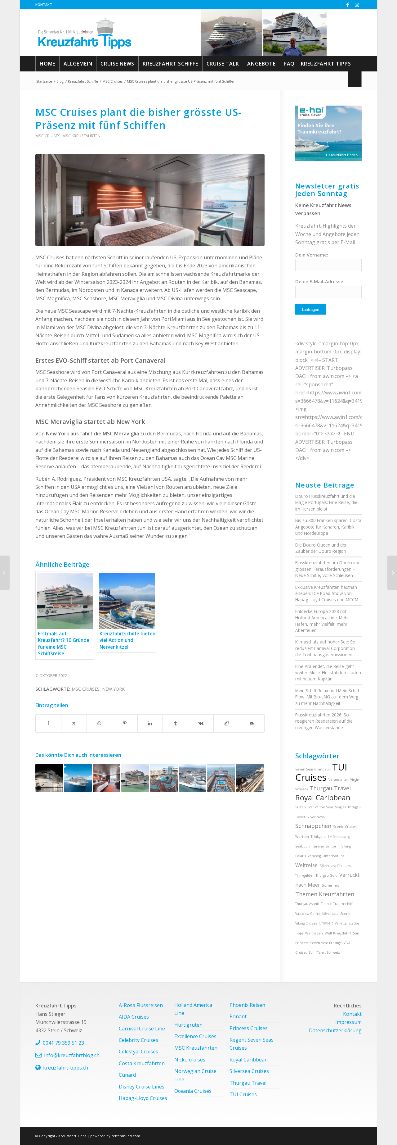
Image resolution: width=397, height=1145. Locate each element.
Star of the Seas (320, 807)
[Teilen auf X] (74, 723)
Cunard (127, 1074)
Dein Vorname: (311, 255)
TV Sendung (339, 836)
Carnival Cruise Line (142, 1028)
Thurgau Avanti (307, 904)
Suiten (300, 807)
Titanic (326, 904)
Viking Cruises (306, 923)
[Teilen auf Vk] (200, 723)
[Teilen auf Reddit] (226, 723)
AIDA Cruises (134, 1016)
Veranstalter (338, 779)
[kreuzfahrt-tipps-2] (84, 32)
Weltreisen (314, 933)
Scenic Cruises (344, 827)
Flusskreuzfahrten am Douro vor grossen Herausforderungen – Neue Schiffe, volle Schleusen (327, 569)
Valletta (341, 923)
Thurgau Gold (326, 875)
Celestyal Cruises (138, 1051)
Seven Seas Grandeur (312, 769)
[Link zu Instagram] (357, 4)
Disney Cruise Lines (141, 1086)
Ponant (238, 1016)
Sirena (318, 846)
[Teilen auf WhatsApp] (99, 723)
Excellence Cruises (195, 1036)
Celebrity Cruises (138, 1040)
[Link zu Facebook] (347, 4)
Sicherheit (330, 885)
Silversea (330, 913)
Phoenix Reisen (247, 1005)
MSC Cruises (47, 136)
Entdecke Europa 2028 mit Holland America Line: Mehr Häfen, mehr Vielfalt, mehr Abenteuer (322, 620)
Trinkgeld (318, 836)
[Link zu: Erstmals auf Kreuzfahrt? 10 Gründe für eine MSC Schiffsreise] (135, 778)
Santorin (333, 846)
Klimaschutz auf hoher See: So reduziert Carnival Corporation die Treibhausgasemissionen (325, 648)
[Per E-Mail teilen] (251, 723)
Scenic (345, 913)
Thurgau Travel (330, 788)
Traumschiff (342, 904)
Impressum (348, 1022)
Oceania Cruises (193, 1091)
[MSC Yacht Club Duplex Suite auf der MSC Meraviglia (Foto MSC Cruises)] (150, 200)
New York (113, 689)
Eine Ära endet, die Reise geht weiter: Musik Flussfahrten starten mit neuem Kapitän (328, 672)
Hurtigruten (188, 1024)
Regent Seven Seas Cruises (252, 1043)
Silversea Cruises (335, 865)
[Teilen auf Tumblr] (175, 723)
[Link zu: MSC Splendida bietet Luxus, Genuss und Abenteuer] (164, 778)
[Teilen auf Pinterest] (124, 723)
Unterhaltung (333, 856)
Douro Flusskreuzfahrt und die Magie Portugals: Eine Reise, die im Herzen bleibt (326, 502)
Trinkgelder (304, 875)
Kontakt (43, 4)
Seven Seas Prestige (326, 943)
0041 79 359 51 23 (63, 1042)
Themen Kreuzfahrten (324, 894)
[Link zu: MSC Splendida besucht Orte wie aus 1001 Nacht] (77, 778)
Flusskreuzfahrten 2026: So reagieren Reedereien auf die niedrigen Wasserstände (324, 721)
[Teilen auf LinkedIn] (150, 723)
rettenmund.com (125, 1136)
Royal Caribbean (322, 797)
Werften (302, 836)
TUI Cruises (321, 772)
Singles (340, 807)
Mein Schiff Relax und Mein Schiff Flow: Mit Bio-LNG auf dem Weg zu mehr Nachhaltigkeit (327, 697)
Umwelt (326, 923)
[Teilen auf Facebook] (48, 723)
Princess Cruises (249, 1028)
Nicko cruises (189, 1059)
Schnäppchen (313, 825)
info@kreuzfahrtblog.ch (72, 1055)
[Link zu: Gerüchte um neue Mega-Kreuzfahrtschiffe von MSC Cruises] (192, 778)
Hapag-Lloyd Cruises (143, 1098)
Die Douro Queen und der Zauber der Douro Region (321, 548)
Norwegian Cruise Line (195, 1075)
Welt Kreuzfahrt (338, 933)
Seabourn (303, 846)
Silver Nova (316, 817)
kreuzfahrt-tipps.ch (65, 1067)
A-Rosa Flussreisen (141, 1005)
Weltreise (306, 865)
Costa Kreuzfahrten (142, 1063)
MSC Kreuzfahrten (81, 136)
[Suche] (355, 79)
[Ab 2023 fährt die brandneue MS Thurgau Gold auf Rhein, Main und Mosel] (392, 573)
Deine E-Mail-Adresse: (320, 281)
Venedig (314, 856)
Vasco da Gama (307, 913)
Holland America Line (193, 1009)
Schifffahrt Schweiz (324, 952)
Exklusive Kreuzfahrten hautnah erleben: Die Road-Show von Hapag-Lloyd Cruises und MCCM (326, 593)
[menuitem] (43, 4)
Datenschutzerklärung (335, 1030)
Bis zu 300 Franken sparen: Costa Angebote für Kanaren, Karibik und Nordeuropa (328, 526)
